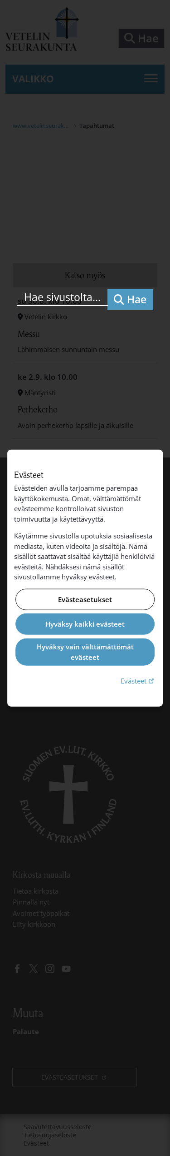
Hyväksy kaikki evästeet (85, 623)
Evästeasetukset (85, 599)
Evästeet (138, 680)
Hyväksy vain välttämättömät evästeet (85, 652)
